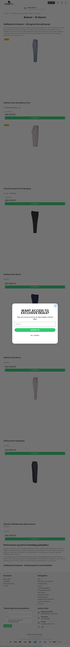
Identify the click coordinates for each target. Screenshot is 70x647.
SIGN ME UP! (35, 330)
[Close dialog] (55, 305)
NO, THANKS (35, 335)
